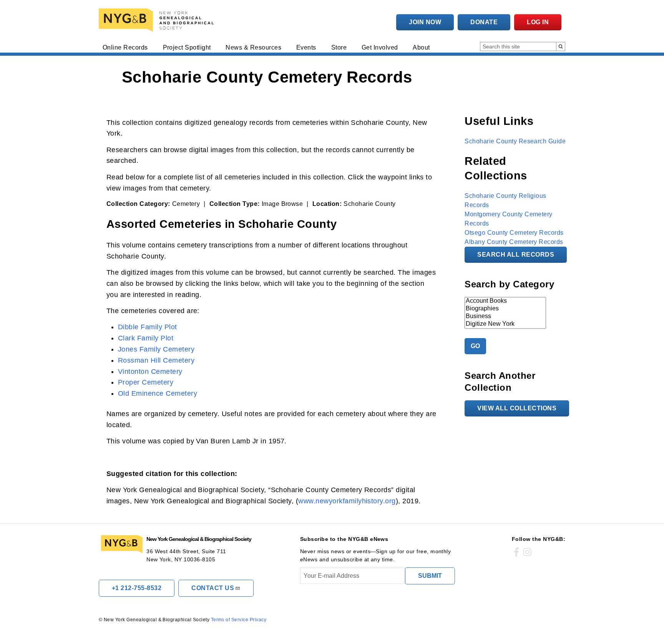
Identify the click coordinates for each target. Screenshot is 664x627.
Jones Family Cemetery (156, 349)
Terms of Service (230, 619)
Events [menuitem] (306, 48)
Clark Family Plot (145, 338)
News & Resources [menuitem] (253, 48)
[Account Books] (505, 301)
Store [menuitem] (339, 48)
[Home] (158, 20)
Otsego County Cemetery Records (514, 232)
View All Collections (516, 408)
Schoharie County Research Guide (515, 141)
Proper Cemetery (145, 382)
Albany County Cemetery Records (514, 242)
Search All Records (515, 254)
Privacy (258, 619)
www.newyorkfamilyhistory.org (346, 501)
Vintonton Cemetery (150, 371)
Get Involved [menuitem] (380, 48)
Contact (212, 588)
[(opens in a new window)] (516, 552)
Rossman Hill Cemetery (156, 360)
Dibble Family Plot (147, 327)
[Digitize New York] (505, 324)
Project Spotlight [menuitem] (187, 48)
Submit (430, 575)
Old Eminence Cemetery (157, 393)
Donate (484, 22)
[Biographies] (505, 309)
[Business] (505, 316)
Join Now (425, 22)
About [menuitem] (421, 48)
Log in (538, 22)
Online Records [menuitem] (125, 48)
